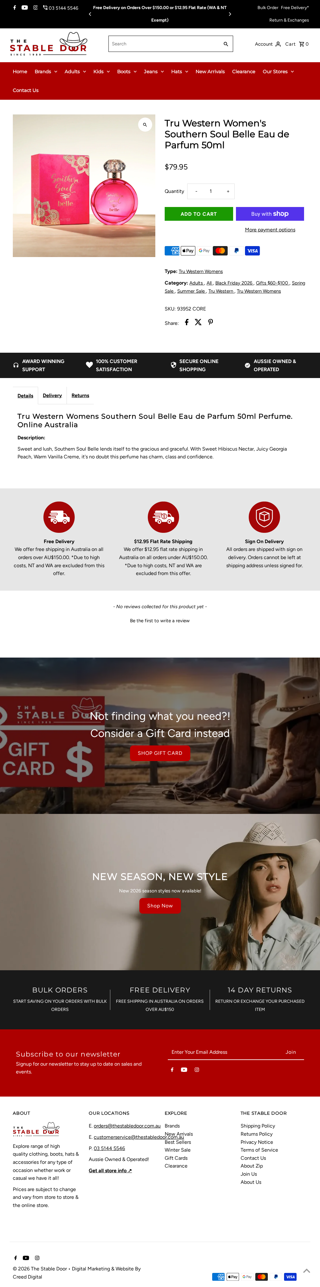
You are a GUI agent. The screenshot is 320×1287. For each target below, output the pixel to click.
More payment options (270, 230)
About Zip (252, 1166)
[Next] (229, 14)
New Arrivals (210, 71)
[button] (160, 620)
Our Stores (275, 71)
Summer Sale (191, 291)
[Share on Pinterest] (210, 323)
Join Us (249, 1174)
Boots (123, 71)
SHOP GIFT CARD (160, 753)
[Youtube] (24, 8)
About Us (251, 1182)
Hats (176, 71)
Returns (80, 395)
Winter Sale (178, 1150)
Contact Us (25, 90)
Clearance (243, 71)
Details (25, 396)
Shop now (160, 906)
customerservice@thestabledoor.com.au (139, 1137)
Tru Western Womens (201, 271)
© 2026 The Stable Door (40, 1269)
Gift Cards (176, 1158)
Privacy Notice (257, 1142)
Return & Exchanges (289, 20)
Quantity (174, 191)
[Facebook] (14, 8)
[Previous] (90, 14)
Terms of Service (259, 1150)
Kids (98, 71)
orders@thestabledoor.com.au (127, 1126)
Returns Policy (256, 1134)
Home (20, 71)
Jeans (151, 71)
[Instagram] (35, 8)
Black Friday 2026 (234, 283)
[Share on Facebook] (186, 323)
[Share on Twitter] (198, 323)
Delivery (52, 395)
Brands (43, 71)
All (210, 283)
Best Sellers (178, 1142)
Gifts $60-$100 (272, 283)
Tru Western (221, 291)
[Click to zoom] (145, 125)
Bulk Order (268, 7)
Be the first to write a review (160, 620)
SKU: (170, 309)
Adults (72, 71)
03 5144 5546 (109, 1148)
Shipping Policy (258, 1126)
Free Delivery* (295, 7)
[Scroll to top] (307, 1271)
